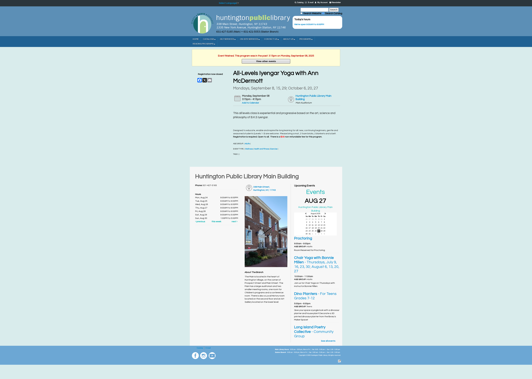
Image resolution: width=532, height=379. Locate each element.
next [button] (234, 221)
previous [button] (200, 221)
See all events (328, 341)
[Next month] (325, 213)
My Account (322, 2)
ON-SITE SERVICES (249, 39)
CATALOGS (208, 39)
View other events (266, 61)
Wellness (249, 149)
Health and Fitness (261, 149)
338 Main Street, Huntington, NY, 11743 (264, 188)
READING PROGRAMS (203, 44)
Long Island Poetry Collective (313, 331)
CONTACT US (271, 39)
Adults (247, 144)
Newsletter (336, 2)
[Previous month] (305, 213)
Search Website (312, 13)
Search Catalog (333, 13)
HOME (196, 39)
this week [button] (216, 221)
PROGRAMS (305, 39)
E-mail (311, 2)
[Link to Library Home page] (240, 23)
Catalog (300, 2)
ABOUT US (288, 39)
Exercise (273, 149)
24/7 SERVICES (227, 39)
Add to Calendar (250, 103)
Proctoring (303, 238)
